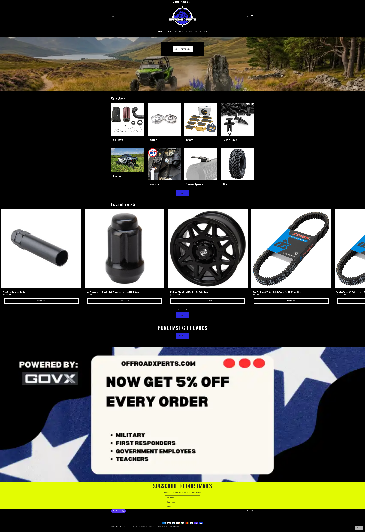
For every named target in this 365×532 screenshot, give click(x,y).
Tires (225, 184)
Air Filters (118, 139)
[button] (113, 16)
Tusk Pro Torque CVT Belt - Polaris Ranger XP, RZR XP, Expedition (277, 292)
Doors (116, 176)
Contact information (174, 526)
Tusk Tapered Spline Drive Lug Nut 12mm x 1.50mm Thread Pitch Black (113, 292)
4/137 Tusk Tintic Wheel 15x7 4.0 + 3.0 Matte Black (189, 292)
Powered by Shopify (132, 526)
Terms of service (162, 526)
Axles (152, 139)
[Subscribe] (197, 506)
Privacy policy (152, 526)
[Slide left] (178, 309)
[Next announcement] (210, 2)
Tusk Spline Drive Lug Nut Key (14, 292)
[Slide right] (187, 309)
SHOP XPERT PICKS (182, 49)
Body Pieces (229, 139)
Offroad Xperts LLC (121, 526)
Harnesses (155, 184)
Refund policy (143, 526)
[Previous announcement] (155, 2)
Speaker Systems (194, 184)
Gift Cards (182, 336)
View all (182, 193)
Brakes (189, 139)
